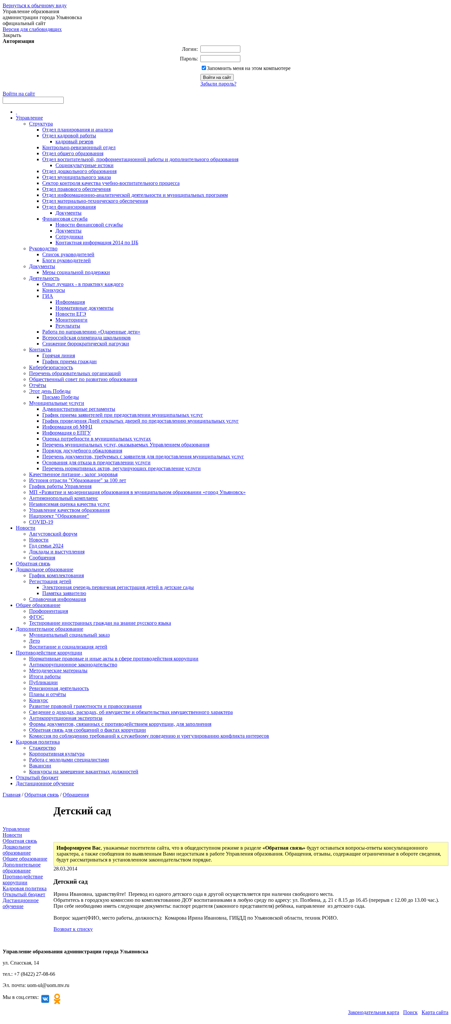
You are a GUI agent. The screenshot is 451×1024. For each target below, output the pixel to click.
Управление (29, 118)
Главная (11, 794)
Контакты (40, 349)
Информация (70, 302)
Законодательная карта (373, 1012)
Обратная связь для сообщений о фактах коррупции (87, 730)
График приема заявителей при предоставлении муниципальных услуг (122, 415)
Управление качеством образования (69, 510)
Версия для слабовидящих (32, 29)
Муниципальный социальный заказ (69, 635)
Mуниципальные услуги (56, 403)
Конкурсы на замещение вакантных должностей (83, 771)
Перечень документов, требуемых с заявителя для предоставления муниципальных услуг (143, 456)
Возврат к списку (73, 929)
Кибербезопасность (51, 367)
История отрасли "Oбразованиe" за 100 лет (77, 480)
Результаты (67, 326)
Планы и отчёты (47, 694)
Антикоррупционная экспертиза (65, 718)
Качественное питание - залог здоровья (73, 474)
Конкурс (38, 700)
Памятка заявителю (64, 593)
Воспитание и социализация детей (68, 647)
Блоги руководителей (66, 260)
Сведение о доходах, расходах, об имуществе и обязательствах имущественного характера (131, 712)
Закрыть (12, 35)
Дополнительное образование (49, 629)
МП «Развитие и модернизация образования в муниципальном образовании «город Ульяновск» (137, 492)
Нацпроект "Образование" (59, 516)
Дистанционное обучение (45, 783)
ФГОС (36, 617)
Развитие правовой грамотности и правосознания (85, 706)
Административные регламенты (78, 409)
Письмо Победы (60, 397)
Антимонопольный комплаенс (63, 498)
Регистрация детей (50, 581)
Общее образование (38, 605)
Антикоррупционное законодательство (73, 664)
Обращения (76, 794)
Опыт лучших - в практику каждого (82, 284)
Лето (34, 641)
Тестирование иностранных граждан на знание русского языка (100, 623)
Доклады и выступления (57, 551)
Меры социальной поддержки (76, 272)
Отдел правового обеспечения (76, 189)
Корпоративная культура (57, 754)
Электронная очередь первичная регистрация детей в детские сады (118, 587)
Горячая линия (58, 355)
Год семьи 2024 (46, 545)
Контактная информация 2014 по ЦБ (96, 242)
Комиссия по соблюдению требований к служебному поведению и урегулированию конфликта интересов (149, 736)
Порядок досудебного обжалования (82, 450)
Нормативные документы (84, 308)
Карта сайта (435, 1012)
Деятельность (44, 278)
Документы (68, 213)
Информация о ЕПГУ (66, 433)
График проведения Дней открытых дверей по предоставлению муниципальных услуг (140, 421)
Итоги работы (45, 676)
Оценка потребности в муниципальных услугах (96, 438)
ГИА (47, 296)
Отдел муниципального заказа (76, 177)
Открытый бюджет (37, 777)
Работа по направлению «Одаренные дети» (91, 332)
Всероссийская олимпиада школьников (86, 337)
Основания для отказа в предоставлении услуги (96, 462)
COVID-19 (41, 522)
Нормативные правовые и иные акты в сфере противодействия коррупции (113, 658)
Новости (25, 528)
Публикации (43, 682)
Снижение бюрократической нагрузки (85, 343)
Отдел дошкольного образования (79, 171)
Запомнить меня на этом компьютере (249, 68)
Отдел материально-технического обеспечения (95, 201)
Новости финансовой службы (89, 225)
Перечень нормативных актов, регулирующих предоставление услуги (121, 468)
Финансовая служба (64, 219)
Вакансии (40, 765)
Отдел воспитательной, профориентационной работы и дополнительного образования (140, 159)
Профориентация (48, 611)
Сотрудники (69, 236)
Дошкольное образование (44, 569)
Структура (41, 123)
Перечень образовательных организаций (75, 373)
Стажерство (42, 748)
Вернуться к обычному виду (35, 5)
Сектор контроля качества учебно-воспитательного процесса (111, 183)
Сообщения (42, 557)
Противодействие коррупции (49, 652)
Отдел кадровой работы (69, 135)
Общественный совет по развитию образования (83, 379)
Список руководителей (68, 254)
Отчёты (37, 385)
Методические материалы (58, 670)
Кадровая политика (38, 742)
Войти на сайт (19, 93)
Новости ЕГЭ (70, 314)
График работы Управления (60, 486)
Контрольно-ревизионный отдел (79, 147)
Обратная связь (33, 563)
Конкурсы (53, 290)
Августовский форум (53, 534)
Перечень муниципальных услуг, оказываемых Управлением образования (125, 444)
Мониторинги (71, 320)
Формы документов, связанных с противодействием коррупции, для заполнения (120, 724)
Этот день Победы (50, 391)
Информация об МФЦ (67, 427)
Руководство (43, 248)
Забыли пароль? (218, 84)
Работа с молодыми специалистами (69, 759)
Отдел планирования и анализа (77, 129)
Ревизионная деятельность (59, 688)
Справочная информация (57, 599)
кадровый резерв (74, 141)
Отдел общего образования (72, 153)
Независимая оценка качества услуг (69, 504)
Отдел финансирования (69, 207)
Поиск (410, 1012)
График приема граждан (69, 361)
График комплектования (56, 575)
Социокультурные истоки (84, 165)
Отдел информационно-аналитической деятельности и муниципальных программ (135, 195)
